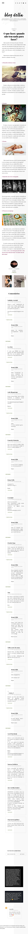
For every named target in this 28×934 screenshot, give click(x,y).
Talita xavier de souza (14, 647)
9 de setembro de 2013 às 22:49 (14, 481)
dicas (14, 30)
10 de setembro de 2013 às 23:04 (15, 594)
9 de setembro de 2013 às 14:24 (14, 301)
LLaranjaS (10, 498)
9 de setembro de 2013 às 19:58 (14, 441)
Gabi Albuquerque (13, 392)
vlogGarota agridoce (13, 819)
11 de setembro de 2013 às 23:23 (14, 694)
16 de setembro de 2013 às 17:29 (14, 821)
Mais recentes (11, 854)
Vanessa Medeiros (13, 764)
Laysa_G (11, 693)
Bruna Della (14, 325)
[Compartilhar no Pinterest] (15, 272)
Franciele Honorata (13, 440)
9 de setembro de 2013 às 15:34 (14, 348)
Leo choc (10, 347)
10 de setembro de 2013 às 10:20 (15, 544)
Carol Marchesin (12, 734)
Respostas (9, 319)
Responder (10, 314)
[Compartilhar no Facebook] (12, 272)
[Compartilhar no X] (14, 272)
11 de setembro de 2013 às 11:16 (14, 649)
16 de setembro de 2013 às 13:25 (14, 789)
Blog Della (14, 15)
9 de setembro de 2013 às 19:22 (14, 393)
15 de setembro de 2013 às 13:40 (14, 735)
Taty (9, 592)
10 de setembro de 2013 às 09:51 (14, 499)
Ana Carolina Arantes (13, 788)
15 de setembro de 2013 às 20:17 (14, 765)
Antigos (22, 854)
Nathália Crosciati (13, 300)
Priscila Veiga (11, 543)
